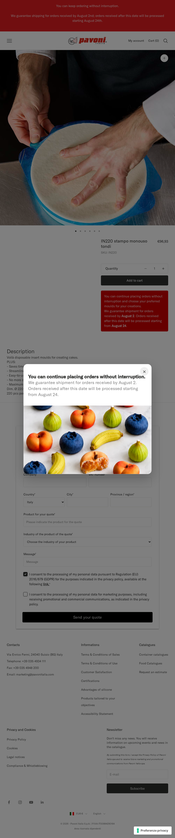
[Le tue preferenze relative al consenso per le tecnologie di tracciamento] (153, 830)
